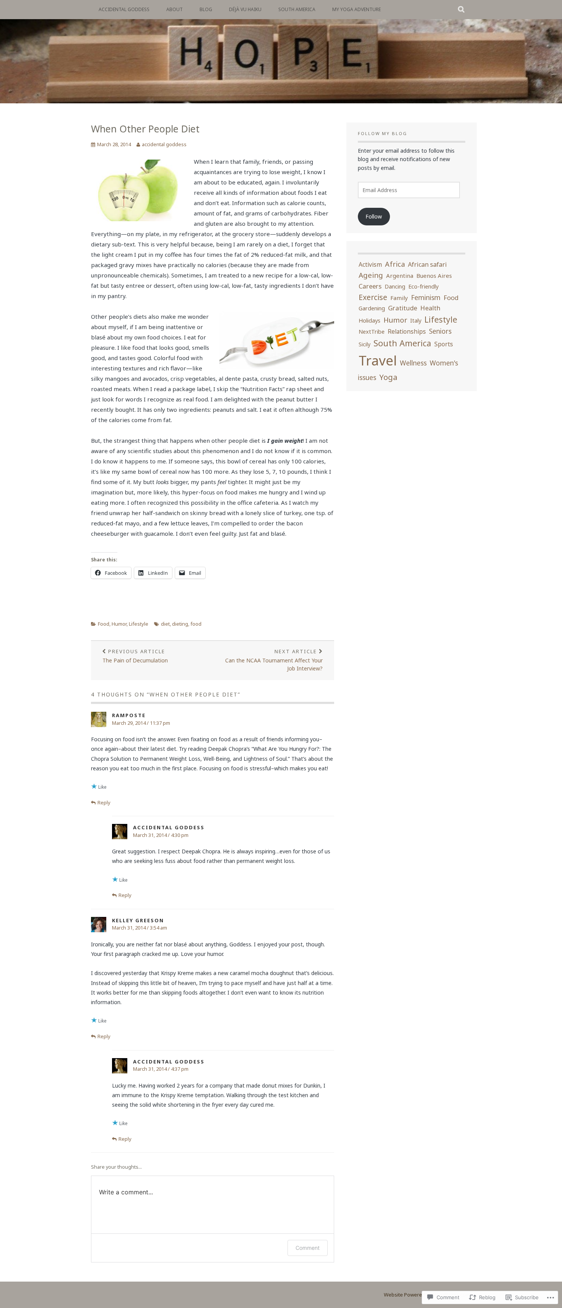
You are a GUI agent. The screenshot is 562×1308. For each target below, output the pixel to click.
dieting (180, 623)
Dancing (395, 286)
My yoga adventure (356, 9)
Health (430, 307)
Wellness (413, 363)
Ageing (371, 275)
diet (165, 623)
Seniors (440, 331)
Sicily (364, 344)
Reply (103, 802)
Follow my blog (382, 133)
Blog (206, 9)
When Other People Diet (145, 128)
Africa (395, 264)
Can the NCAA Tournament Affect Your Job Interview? (274, 660)
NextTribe (372, 331)
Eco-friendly (423, 286)
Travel (378, 360)
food (195, 623)
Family (399, 298)
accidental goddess (124, 9)
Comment (308, 1247)
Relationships (407, 331)
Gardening (372, 308)
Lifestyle (138, 623)
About (174, 9)
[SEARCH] (461, 9)
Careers (370, 286)
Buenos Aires (434, 275)
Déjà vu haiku (245, 9)
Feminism (425, 297)
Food (103, 623)
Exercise (373, 297)
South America (296, 9)
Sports (443, 344)
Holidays (369, 320)
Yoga (388, 377)
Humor (119, 623)
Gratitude (402, 307)
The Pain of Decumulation (135, 656)
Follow (373, 216)
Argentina (399, 275)
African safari (427, 264)
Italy (415, 320)
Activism (370, 264)
